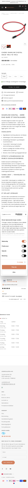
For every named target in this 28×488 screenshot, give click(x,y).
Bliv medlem (8, 462)
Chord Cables (6, 14)
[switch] (24, 246)
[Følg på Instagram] (6, 469)
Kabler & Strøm (13, 13)
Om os (3, 395)
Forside (3, 13)
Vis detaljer (20, 262)
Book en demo (6, 397)
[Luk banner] (25, 214)
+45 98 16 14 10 (6, 382)
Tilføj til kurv (14, 87)
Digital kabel (21, 13)
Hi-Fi (7, 13)
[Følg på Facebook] (2, 469)
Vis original (19, 296)
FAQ (3, 413)
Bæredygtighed (6, 424)
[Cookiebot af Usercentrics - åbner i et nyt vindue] (16, 215)
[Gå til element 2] (9, 46)
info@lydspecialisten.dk (8, 384)
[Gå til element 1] (4, 47)
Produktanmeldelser (7, 405)
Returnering (5, 416)
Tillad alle (14, 267)
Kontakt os (5, 400)
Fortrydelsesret (6, 427)
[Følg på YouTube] (10, 469)
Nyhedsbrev (5, 403)
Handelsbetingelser (7, 419)
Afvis (14, 272)
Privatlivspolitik (6, 421)
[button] (14, 60)
